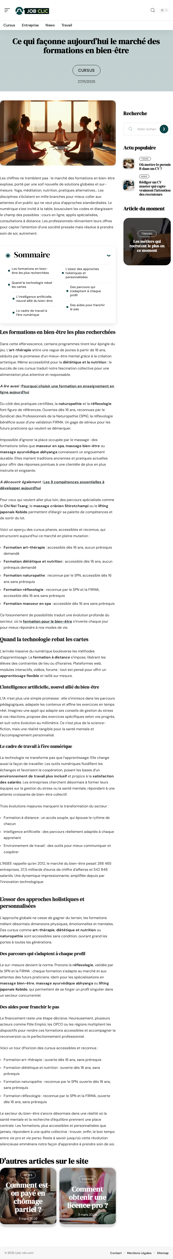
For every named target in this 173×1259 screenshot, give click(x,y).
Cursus (86, 70)
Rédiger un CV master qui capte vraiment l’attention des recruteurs (155, 188)
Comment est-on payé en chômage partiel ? (28, 1197)
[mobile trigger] (8, 10)
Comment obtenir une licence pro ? (87, 1197)
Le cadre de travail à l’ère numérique (31, 313)
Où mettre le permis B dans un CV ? (155, 166)
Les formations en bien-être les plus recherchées (30, 271)
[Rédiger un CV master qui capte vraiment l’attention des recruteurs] (128, 185)
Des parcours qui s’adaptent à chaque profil (85, 291)
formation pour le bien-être (47, 621)
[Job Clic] (32, 10)
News (28, 1175)
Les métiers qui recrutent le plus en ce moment (147, 245)
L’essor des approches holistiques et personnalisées (82, 273)
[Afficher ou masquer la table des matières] (80, 255)
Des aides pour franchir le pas (87, 307)
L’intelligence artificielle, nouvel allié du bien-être (34, 299)
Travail (145, 159)
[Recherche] (153, 10)
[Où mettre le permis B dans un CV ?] (128, 164)
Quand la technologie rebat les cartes (32, 285)
